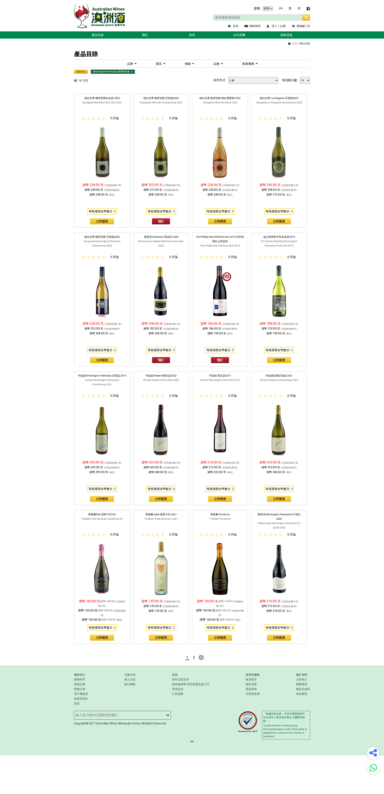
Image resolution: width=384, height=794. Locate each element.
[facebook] (308, 8)
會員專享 (251, 679)
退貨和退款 (81, 698)
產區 (159, 64)
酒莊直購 (251, 684)
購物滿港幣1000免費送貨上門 (190, 684)
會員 (192, 35)
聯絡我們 (255, 26)
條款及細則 (303, 689)
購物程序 (79, 679)
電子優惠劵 (81, 693)
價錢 (188, 64)
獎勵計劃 (79, 689)
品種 (216, 64)
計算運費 (177, 693)
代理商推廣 (253, 693)
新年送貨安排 (180, 679)
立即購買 (102, 221)
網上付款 (130, 679)
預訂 (161, 221)
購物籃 (301, 26)
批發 (77, 703)
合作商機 (239, 35)
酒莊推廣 (251, 689)
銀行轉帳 (130, 684)
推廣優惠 (248, 64)
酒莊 (145, 35)
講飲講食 (286, 35)
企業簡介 (301, 679)
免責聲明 (301, 693)
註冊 (283, 26)
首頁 (235, 26)
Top (192, 741)
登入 (274, 26)
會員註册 (79, 684)
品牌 (130, 64)
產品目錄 (98, 35)
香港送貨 (177, 689)
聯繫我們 (301, 684)
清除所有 (81, 71)
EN (281, 8)
